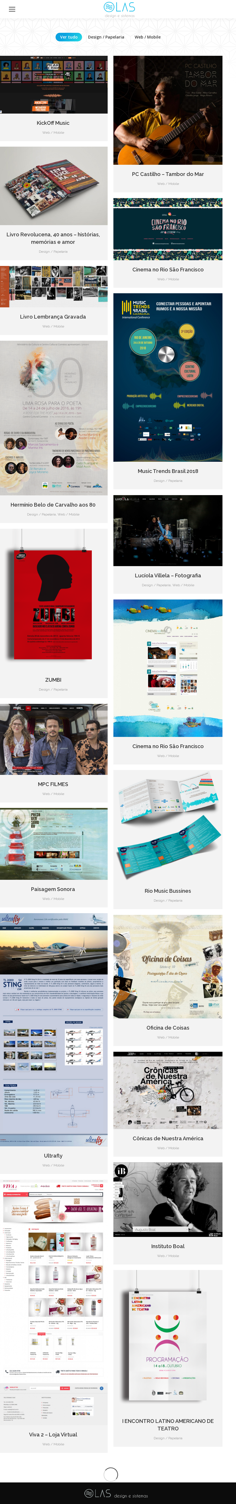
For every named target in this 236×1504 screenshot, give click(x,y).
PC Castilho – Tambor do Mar (168, 174)
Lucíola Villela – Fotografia (168, 575)
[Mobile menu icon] (12, 9)
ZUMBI (53, 680)
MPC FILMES (53, 784)
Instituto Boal (167, 1246)
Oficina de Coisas (167, 1028)
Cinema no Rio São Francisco (168, 270)
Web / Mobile (148, 37)
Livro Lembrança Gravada (53, 317)
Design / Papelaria (106, 37)
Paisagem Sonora (53, 889)
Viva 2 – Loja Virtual (53, 1435)
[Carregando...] (111, 1474)
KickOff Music (53, 123)
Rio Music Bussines (168, 891)
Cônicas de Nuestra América (168, 1138)
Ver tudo (69, 37)
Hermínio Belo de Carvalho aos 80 (53, 505)
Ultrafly (53, 1156)
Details (53, 84)
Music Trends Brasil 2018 (168, 471)
